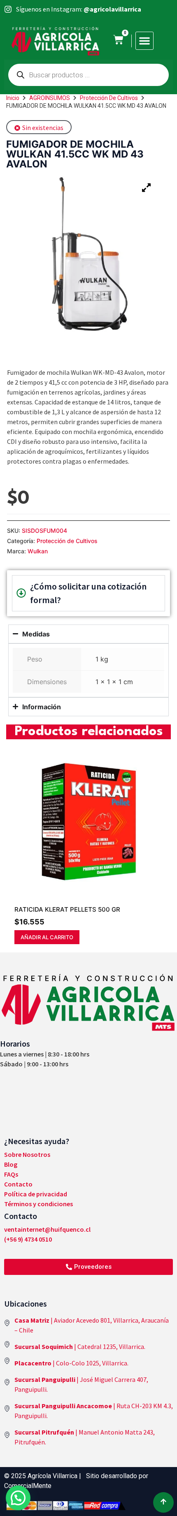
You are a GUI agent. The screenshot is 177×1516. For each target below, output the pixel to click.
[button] (144, 41)
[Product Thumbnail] (146, 187)
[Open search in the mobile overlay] (88, 75)
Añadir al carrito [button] (47, 937)
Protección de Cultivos (109, 98)
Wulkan (38, 551)
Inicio (12, 98)
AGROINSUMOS (49, 98)
